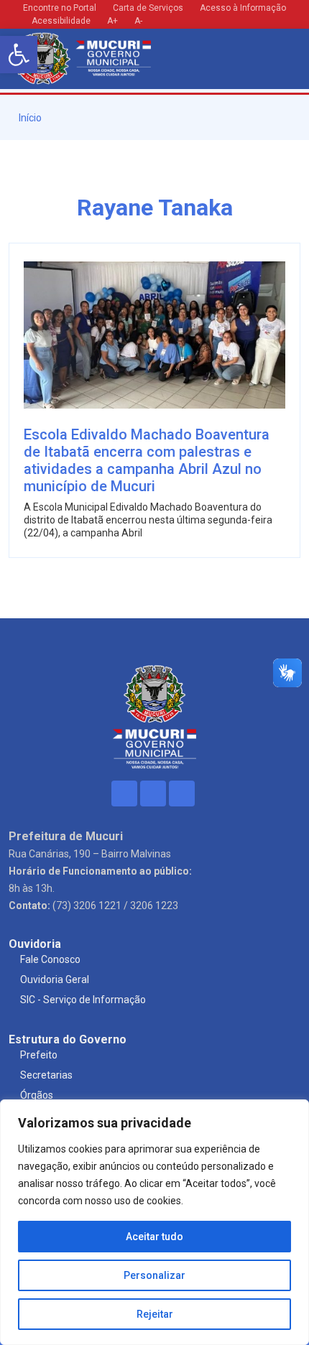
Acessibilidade (60, 21)
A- (138, 21)
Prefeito (38, 1055)
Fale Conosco (50, 959)
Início (29, 118)
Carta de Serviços (148, 8)
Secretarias (46, 1075)
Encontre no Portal (59, 8)
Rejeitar (155, 1314)
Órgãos (36, 1095)
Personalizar (154, 1275)
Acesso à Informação (243, 8)
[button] (18, 54)
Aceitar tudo (154, 1236)
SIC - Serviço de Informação (83, 1000)
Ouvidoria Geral (54, 979)
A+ (112, 21)
